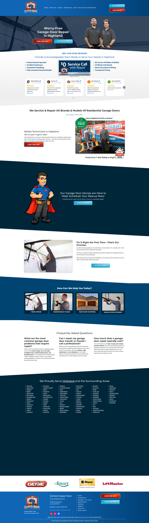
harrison (45, 410)
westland (112, 395)
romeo (78, 410)
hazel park (46, 412)
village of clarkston (98, 410)
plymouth (79, 397)
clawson (29, 408)
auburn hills (30, 388)
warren (111, 386)
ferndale (45, 399)
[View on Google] (28, 81)
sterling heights (97, 401)
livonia (62, 401)
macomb (62, 404)
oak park (78, 391)
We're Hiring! (83, 7)
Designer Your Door (84, 500)
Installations (82, 498)
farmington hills (47, 397)
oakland (78, 393)
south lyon (96, 391)
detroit (45, 389)
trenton (95, 403)
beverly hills (30, 393)
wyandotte (112, 403)
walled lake (96, 412)
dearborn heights (48, 388)
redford (78, 401)
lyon (61, 403)
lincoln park (63, 399)
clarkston (29, 406)
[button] (25, 87)
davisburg (46, 386)
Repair (46, 7)
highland (47, 349)
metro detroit (46, 395)
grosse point (46, 408)
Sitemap (87, 521)
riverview (79, 403)
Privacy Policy (94, 521)
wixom (111, 399)
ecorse (45, 393)
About (75, 7)
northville (79, 388)
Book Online (82, 510)
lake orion (63, 395)
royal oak (95, 388)
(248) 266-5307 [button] (117, 10)
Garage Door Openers (113, 312)
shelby (95, 389)
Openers (60, 7)
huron (61, 389)
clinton (29, 410)
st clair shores (97, 399)
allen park (29, 386)
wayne (111, 391)
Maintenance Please (61, 311)
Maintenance (68, 7)
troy (94, 404)
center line (30, 404)
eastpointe (46, 391)
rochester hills (80, 406)
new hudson (79, 386)
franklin (45, 403)
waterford (112, 389)
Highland (72, 114)
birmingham (30, 395)
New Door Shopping (87, 311)
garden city (46, 406)
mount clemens (64, 410)
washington (112, 388)
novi (77, 389)
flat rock (45, 401)
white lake (112, 397)
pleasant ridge (80, 395)
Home (67, 114)
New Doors (53, 7)
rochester (79, 404)
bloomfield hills (31, 397)
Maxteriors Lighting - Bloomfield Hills (60, 510)
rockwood (79, 408)
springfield (96, 397)
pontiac (78, 399)
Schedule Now (91, 7)
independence (63, 391)
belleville (29, 389)
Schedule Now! (63, 41)
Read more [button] (30, 93)
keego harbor (63, 393)
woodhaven (112, 401)
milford (62, 408)
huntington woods (65, 388)
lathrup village (64, 397)
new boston (63, 412)
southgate (96, 395)
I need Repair (36, 311)
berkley (29, 391)
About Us (81, 508)
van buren (96, 408)
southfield (95, 393)
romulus (78, 412)
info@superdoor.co (59, 499)
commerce (30, 412)
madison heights (64, 406)
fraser (45, 404)
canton (29, 403)
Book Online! (117, 6)
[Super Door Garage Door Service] (31, 7)
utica (94, 406)
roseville (95, 386)
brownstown (30, 401)
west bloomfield (113, 393)
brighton (29, 399)
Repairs (80, 506)
